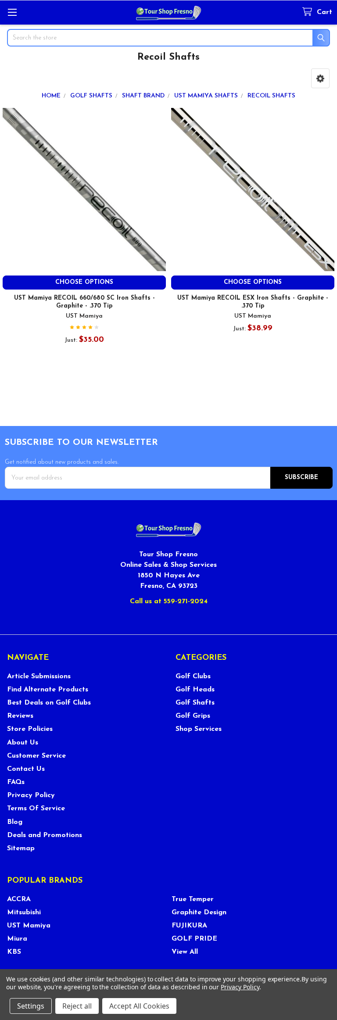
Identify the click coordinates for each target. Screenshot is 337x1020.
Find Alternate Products (47, 689)
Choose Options (84, 282)
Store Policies (30, 729)
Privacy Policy (31, 795)
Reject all (77, 1006)
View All (185, 952)
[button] (320, 78)
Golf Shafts (195, 702)
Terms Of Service (36, 808)
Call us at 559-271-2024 (169, 601)
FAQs (16, 782)
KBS (14, 952)
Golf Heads (195, 689)
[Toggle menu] (12, 12)
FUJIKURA (189, 925)
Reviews (20, 715)
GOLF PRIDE (194, 938)
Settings (30, 1006)
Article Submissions (39, 676)
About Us (22, 742)
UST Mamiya (28, 925)
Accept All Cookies (139, 1006)
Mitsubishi (24, 912)
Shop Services (199, 729)
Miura (17, 938)
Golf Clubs (193, 676)
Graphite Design (199, 912)
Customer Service (36, 755)
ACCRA (19, 899)
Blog (14, 822)
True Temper (193, 899)
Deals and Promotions (44, 835)
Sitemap (21, 848)
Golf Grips (193, 715)
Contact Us (26, 769)
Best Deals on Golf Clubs (49, 702)
